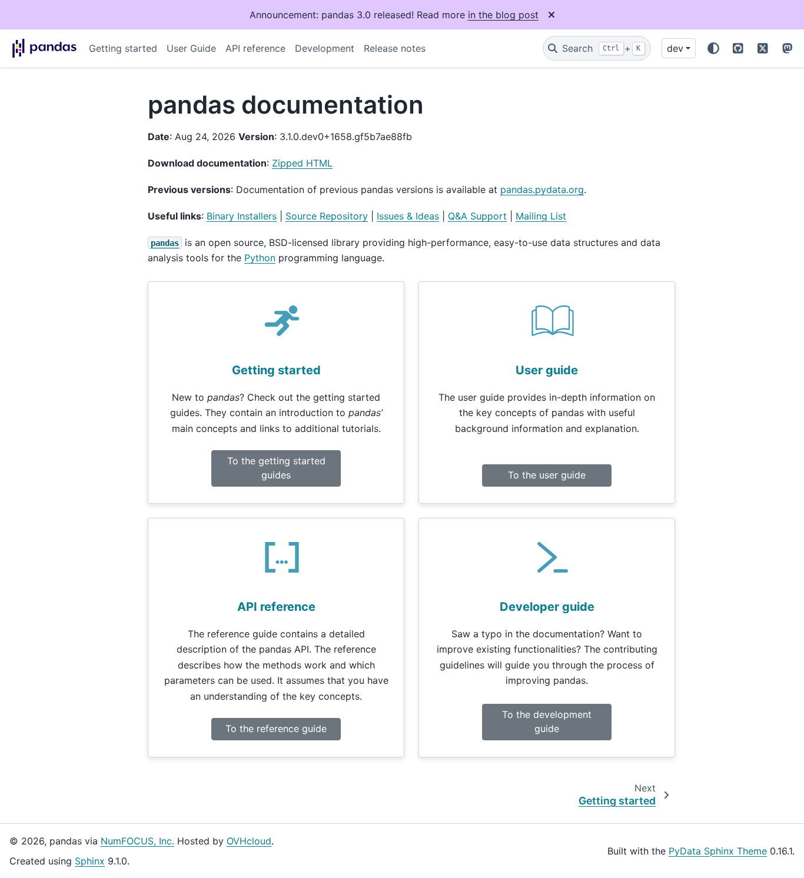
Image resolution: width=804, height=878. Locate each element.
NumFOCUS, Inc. (137, 841)
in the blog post (503, 15)
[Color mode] (713, 48)
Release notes (395, 48)
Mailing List (541, 216)
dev (675, 48)
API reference (255, 48)
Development (324, 48)
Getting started (123, 48)
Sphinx (90, 861)
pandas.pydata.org (542, 189)
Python (259, 258)
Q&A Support (477, 216)
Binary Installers (242, 216)
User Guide (191, 48)
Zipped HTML (302, 163)
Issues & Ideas (408, 216)
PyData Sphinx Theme (718, 851)
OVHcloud (249, 841)
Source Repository (326, 216)
